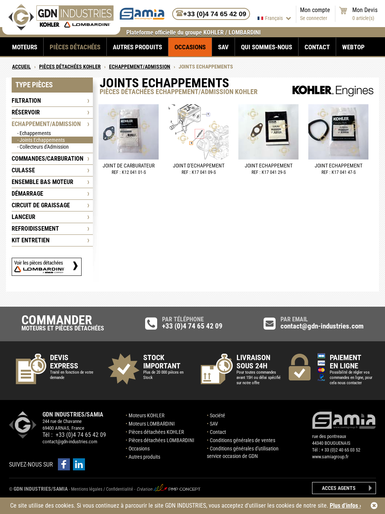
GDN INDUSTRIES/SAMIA (41, 489)
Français (274, 18)
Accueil (21, 67)
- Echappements (34, 133)
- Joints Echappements (41, 140)
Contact (317, 47)
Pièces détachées (75, 47)
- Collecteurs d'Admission (43, 147)
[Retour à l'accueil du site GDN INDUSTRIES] (61, 29)
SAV (223, 47)
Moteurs (24, 47)
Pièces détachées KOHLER (156, 432)
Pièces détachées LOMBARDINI (161, 440)
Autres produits (137, 47)
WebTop (353, 47)
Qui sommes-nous (266, 47)
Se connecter (313, 18)
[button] (64, 464)
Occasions (190, 47)
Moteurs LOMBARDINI (152, 424)
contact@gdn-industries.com (69, 441)
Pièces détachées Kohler (70, 67)
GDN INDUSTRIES (23, 425)
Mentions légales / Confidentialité (102, 489)
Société (217, 415)
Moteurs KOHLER (146, 415)
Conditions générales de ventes (242, 440)
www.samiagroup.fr (330, 456)
